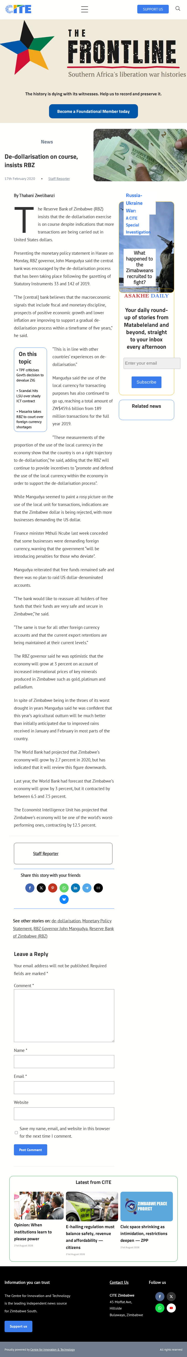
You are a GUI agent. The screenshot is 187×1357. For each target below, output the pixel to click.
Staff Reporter (59, 178)
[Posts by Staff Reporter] (23, 856)
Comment (24, 985)
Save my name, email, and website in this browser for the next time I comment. (65, 1132)
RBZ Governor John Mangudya (61, 928)
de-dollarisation (66, 921)
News (47, 141)
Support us (18, 1326)
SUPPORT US (153, 9)
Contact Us (119, 1282)
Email (20, 1076)
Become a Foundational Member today (93, 111)
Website (21, 1102)
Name (20, 1050)
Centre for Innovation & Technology (52, 1350)
